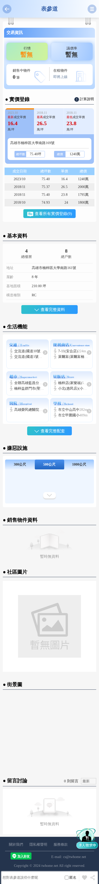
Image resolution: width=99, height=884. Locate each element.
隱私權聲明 (38, 844)
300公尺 (20, 464)
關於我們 (16, 844)
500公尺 (49, 464)
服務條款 (61, 844)
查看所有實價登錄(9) (53, 213)
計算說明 (87, 99)
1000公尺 (79, 464)
